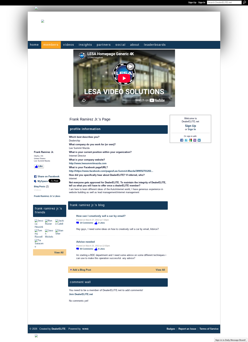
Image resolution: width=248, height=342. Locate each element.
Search (244, 2)
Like (40, 166)
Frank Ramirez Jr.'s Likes (47, 196)
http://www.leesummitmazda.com (88, 163)
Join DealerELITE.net (81, 294)
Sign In (201, 2)
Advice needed (85, 241)
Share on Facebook (48, 176)
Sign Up (192, 2)
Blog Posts (39, 186)
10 (86, 223)
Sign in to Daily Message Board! (230, 340)
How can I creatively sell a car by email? (101, 215)
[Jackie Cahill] (60, 223)
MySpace (43, 181)
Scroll (239, 333)
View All (59, 252)
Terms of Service (209, 328)
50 (86, 249)
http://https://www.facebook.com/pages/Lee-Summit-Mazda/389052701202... (111, 171)
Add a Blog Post (82, 269)
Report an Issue (187, 328)
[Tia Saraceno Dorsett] (39, 243)
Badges (171, 328)
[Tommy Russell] (39, 233)
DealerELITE (59, 328)
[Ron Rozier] (49, 223)
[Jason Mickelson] (49, 233)
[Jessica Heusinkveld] (39, 223)
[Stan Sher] (60, 233)
